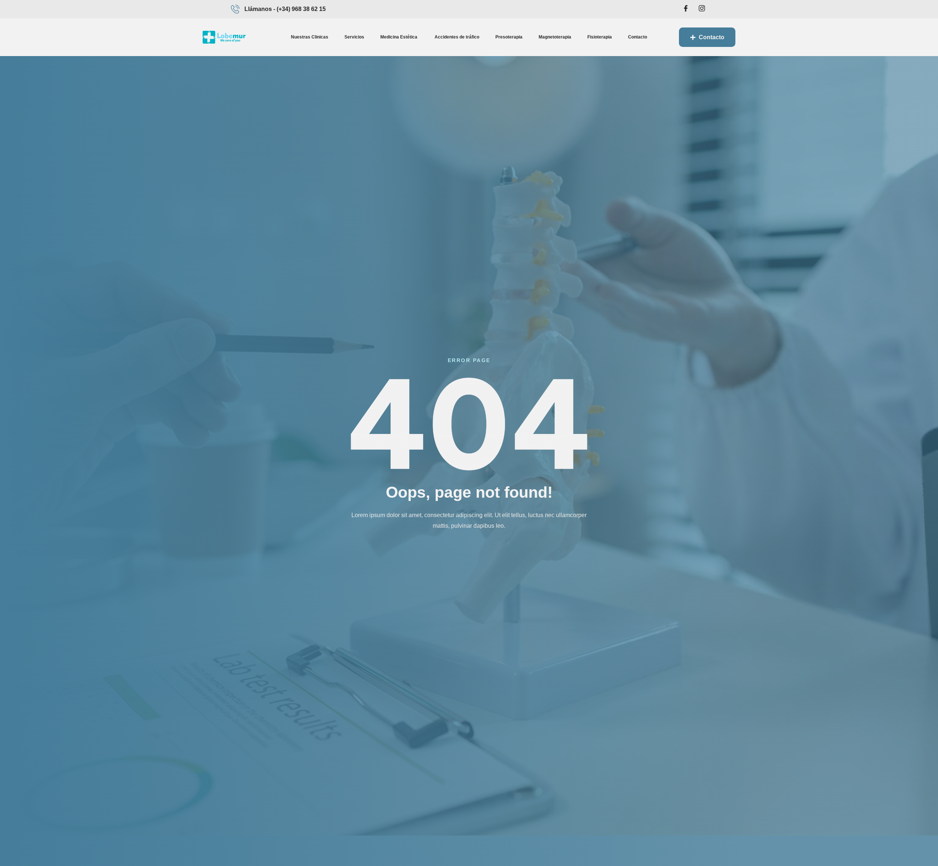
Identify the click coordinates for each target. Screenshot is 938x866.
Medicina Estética (399, 37)
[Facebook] (685, 9)
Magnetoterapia (555, 37)
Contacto (637, 37)
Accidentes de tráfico (457, 37)
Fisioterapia (599, 37)
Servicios (354, 37)
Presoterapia (508, 37)
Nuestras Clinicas (309, 37)
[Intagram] (701, 9)
